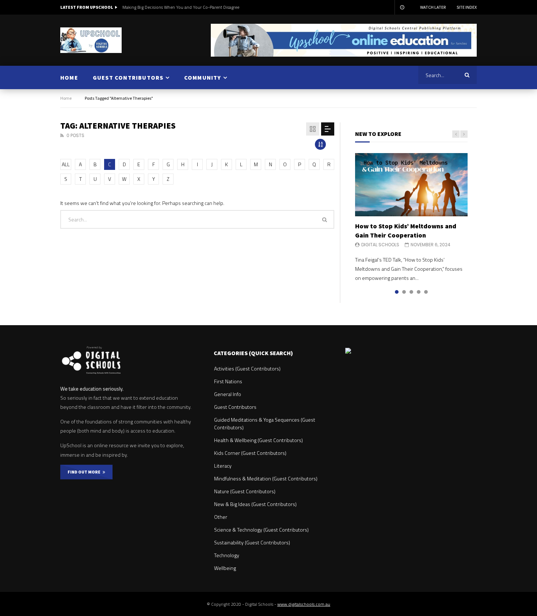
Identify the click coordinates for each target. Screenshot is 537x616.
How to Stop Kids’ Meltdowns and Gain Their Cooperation (405, 230)
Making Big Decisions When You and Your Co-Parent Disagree (180, 7)
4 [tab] (418, 292)
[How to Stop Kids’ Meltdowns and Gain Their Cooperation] (411, 184)
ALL (66, 164)
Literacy (223, 465)
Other (220, 517)
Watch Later (433, 7)
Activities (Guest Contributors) (247, 368)
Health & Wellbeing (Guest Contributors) (258, 440)
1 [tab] (397, 292)
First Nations (228, 381)
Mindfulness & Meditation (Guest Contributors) (265, 478)
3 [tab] (411, 292)
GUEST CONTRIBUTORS (128, 77)
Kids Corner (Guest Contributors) (250, 453)
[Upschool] (91, 40)
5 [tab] (426, 292)
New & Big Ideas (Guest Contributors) (255, 504)
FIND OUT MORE (85, 472)
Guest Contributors (235, 407)
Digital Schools (380, 245)
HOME (69, 77)
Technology (226, 555)
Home (66, 98)
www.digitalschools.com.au (303, 604)
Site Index (467, 7)
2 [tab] (404, 292)
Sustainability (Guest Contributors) (252, 542)
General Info (227, 394)
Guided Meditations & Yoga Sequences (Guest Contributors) (264, 423)
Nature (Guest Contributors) (244, 491)
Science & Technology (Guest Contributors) (261, 529)
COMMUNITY (202, 77)
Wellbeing (225, 568)
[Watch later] (402, 7)
